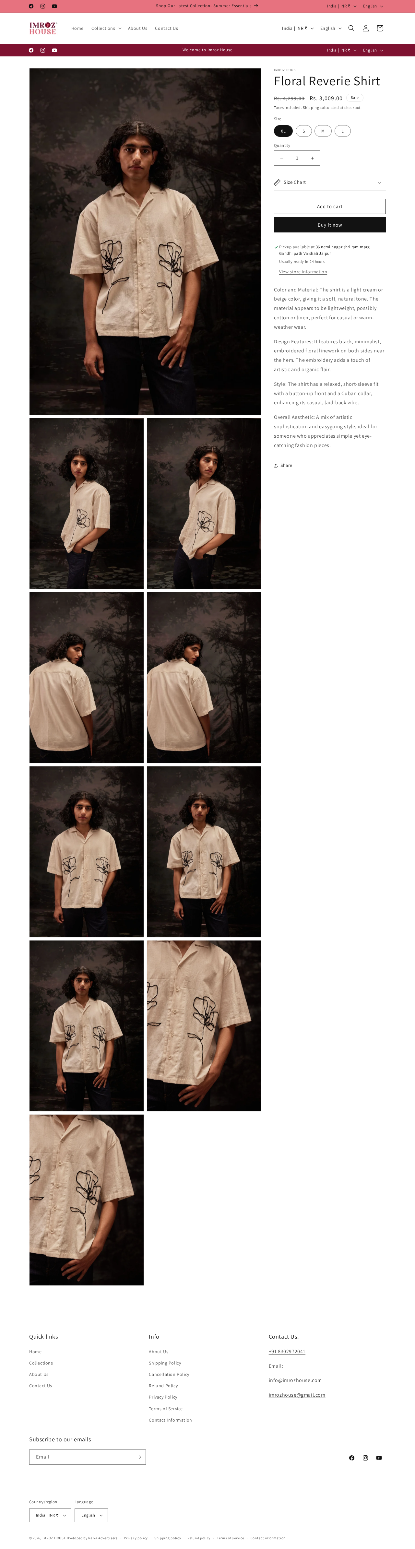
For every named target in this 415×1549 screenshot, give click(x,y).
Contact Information (170, 1420)
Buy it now (330, 225)
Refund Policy (163, 1386)
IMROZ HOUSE (54, 1538)
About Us (39, 1374)
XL (283, 131)
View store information (303, 272)
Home (35, 1351)
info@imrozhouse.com (295, 1380)
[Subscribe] (138, 1457)
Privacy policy (136, 1537)
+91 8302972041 (287, 1351)
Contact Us (40, 1386)
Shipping (311, 107)
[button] (106, 28)
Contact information (268, 1537)
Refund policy (198, 1537)
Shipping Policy (165, 1363)
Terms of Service (166, 1408)
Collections (41, 1363)
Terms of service (230, 1537)
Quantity (282, 145)
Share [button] (286, 465)
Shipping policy (167, 1537)
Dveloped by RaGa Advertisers (92, 1538)
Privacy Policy (163, 1397)
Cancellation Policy (169, 1374)
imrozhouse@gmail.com (297, 1394)
